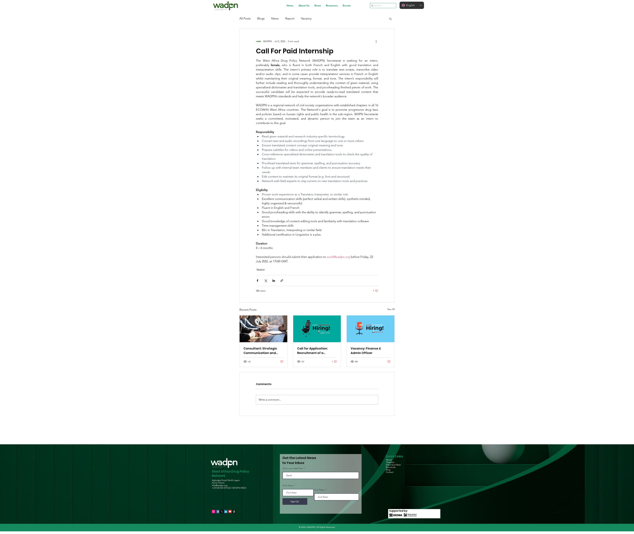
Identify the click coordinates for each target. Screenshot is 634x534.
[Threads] (234, 511)
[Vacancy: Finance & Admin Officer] (370, 328)
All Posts (245, 18)
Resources (391, 467)
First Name (288, 485)
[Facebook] (217, 511)
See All (391, 309)
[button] (304, 5)
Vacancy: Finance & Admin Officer (366, 350)
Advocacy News (393, 464)
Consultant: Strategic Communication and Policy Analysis (260, 350)
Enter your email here (293, 468)
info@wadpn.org (219, 485)
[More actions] (376, 41)
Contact (389, 472)
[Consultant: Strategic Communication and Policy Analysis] (263, 328)
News (275, 18)
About (389, 460)
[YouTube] (230, 511)
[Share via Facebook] (257, 280)
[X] (221, 511)
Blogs (261, 18)
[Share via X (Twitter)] (265, 280)
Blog (388, 469)
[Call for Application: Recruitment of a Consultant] (317, 328)
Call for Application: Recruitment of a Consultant (312, 350)
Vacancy (306, 18)
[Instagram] (213, 511)
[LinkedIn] (226, 511)
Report (289, 18)
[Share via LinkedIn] (273, 280)
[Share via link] (281, 280)
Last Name (319, 490)
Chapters (390, 462)
